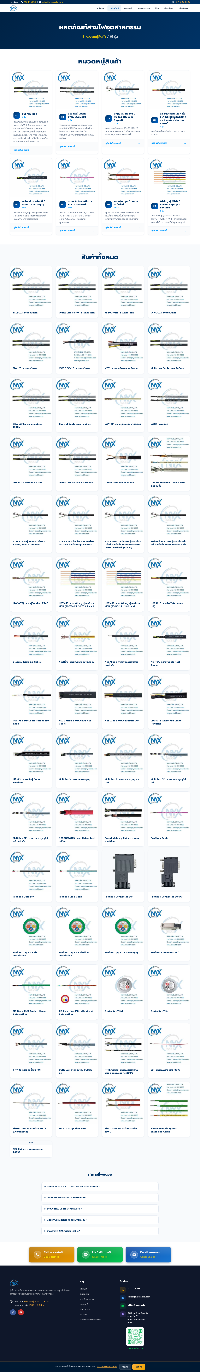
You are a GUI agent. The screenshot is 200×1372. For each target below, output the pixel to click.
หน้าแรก (101, 8)
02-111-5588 (30, 2)
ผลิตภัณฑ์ (114, 8)
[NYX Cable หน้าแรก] (13, 8)
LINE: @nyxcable (136, 1305)
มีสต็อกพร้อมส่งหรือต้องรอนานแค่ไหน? (67, 1219)
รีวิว (157, 8)
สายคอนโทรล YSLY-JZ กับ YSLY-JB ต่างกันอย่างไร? (73, 1186)
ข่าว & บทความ (87, 1299)
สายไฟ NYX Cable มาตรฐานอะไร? (64, 1208)
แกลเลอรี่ (128, 8)
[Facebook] (13, 1312)
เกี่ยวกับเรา (169, 8)
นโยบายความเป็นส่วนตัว (90, 1319)
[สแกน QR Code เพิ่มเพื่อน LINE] (135, 1336)
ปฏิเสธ (125, 1367)
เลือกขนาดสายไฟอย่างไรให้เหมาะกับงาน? (67, 1197)
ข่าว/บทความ (144, 8)
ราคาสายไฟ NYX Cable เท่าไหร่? (63, 1231)
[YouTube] (21, 1312)
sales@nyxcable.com (52, 2)
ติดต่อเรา (183, 8)
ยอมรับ (139, 1367)
